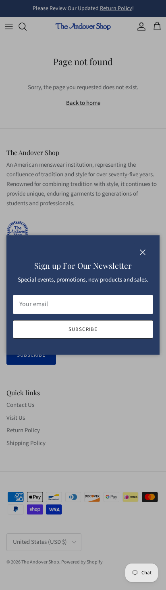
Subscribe (82, 329)
